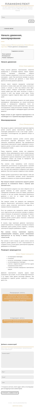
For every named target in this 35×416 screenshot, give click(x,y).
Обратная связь (17, 405)
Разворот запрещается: (8, 57)
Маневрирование (6, 55)
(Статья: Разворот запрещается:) (25, 254)
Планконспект (17, 4)
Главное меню (8, 28)
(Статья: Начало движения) (26, 66)
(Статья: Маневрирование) (26, 124)
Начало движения (6, 54)
